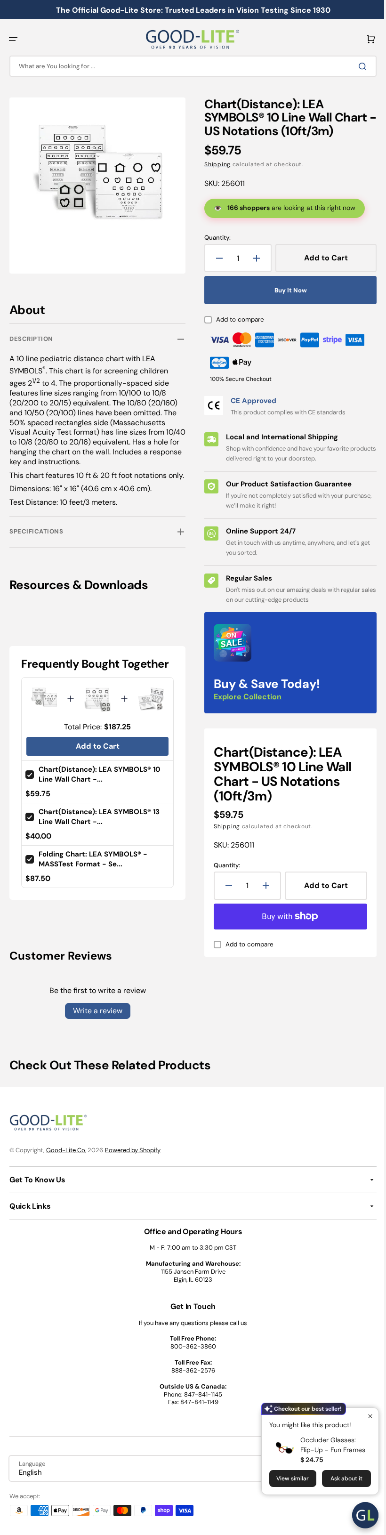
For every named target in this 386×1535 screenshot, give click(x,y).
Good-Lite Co (65, 1155)
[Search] (357, 66)
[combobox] (189, 66)
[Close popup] (363, 1416)
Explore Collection (244, 697)
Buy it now (285, 290)
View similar (285, 1478)
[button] (13, 39)
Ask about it (339, 1478)
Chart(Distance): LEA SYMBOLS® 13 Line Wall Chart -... (99, 822)
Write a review (96, 1016)
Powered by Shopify (133, 1155)
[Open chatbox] (358, 1515)
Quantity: (214, 238)
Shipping (214, 164)
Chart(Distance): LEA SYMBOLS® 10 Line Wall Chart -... (100, 780)
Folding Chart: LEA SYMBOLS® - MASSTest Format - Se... (93, 864)
